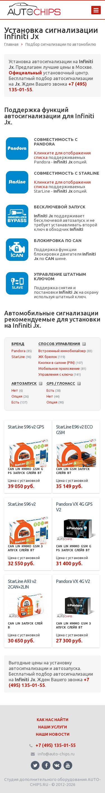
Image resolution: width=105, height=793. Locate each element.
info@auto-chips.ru (56, 753)
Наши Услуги (52, 727)
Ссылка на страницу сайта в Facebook (46, 765)
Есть (15, 402)
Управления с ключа (55, 374)
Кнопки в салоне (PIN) (56, 362)
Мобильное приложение (59, 368)
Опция (16, 396)
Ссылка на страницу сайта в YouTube (68, 765)
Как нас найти (52, 719)
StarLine (18, 357)
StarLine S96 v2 (22, 504)
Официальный (25, 72)
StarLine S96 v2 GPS (26, 426)
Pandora (18, 351)
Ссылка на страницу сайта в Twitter (35, 765)
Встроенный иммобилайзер (62, 351)
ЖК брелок (47, 357)
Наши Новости (52, 734)
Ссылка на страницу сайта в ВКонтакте (57, 765)
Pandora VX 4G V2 (73, 581)
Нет (14, 390)
